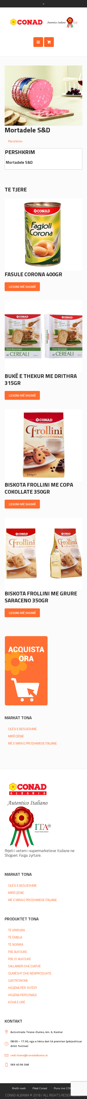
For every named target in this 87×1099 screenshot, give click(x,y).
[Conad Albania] (43, 22)
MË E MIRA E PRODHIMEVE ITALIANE (32, 743)
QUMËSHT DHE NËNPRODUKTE (29, 973)
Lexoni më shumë (22, 286)
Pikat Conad (39, 1088)
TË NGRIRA (15, 944)
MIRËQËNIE (16, 736)
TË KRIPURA (16, 930)
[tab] (45, 141)
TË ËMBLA (15, 937)
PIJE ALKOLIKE (17, 951)
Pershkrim (15, 141)
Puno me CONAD (64, 1088)
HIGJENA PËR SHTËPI (22, 987)
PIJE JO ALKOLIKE (19, 958)
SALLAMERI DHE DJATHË (24, 966)
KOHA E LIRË (16, 1002)
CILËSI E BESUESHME (22, 728)
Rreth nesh (19, 1088)
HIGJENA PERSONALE (22, 994)
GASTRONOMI (18, 980)
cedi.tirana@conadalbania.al (29, 1055)
